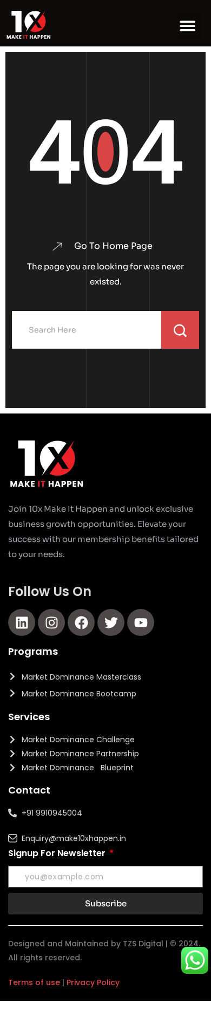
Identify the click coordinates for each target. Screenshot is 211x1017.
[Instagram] (51, 622)
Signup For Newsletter (58, 853)
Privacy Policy (93, 982)
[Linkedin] (21, 622)
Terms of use (34, 982)
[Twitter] (110, 622)
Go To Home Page (113, 246)
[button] (188, 26)
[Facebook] (81, 622)
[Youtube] (140, 622)
